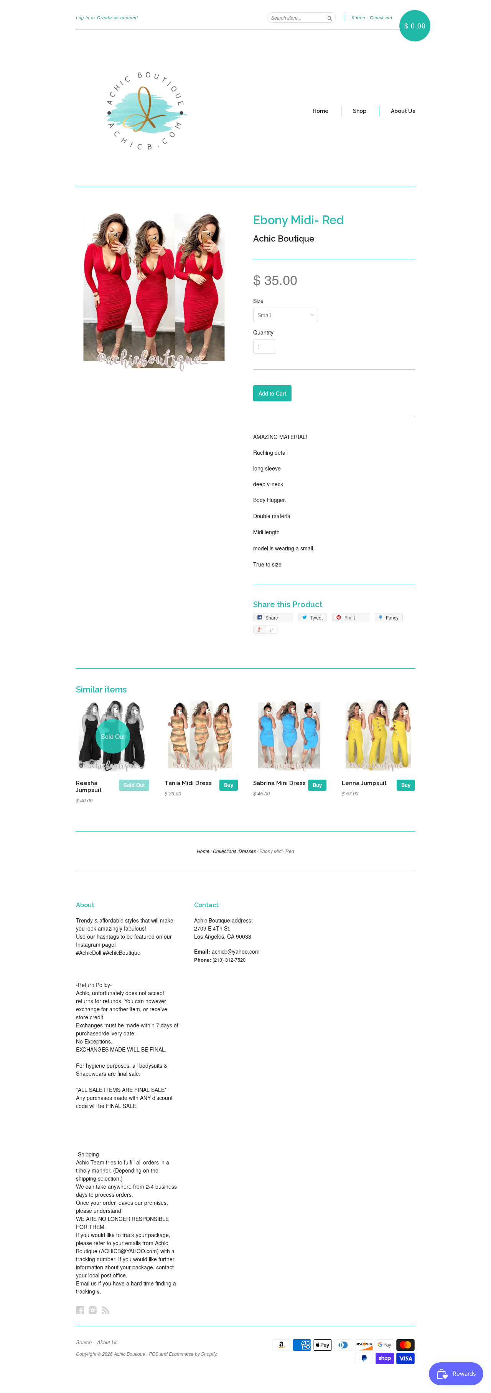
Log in (82, 17)
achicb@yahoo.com (236, 951)
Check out (381, 17)
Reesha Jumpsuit (89, 786)
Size (258, 300)
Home (320, 111)
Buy (228, 784)
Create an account (117, 17)
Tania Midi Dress (188, 783)
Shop (359, 111)
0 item (358, 17)
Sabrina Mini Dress (279, 783)
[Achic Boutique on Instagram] (93, 1309)
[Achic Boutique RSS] (105, 1309)
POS (153, 1353)
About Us (403, 111)
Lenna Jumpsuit (364, 783)
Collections (224, 851)
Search (84, 1342)
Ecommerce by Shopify (192, 1353)
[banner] (146, 108)
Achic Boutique (284, 238)
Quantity (263, 332)
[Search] (330, 17)
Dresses (247, 851)
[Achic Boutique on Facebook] (80, 1309)
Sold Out (134, 784)
